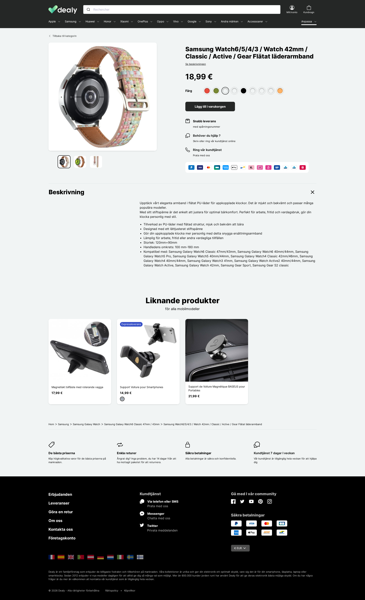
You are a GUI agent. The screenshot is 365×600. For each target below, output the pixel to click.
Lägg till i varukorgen (210, 106)
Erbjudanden (60, 494)
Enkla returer (126, 453)
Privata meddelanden (162, 530)
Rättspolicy (111, 590)
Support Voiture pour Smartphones (141, 387)
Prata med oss (157, 506)
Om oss (55, 520)
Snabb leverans (204, 121)
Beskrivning (66, 192)
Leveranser (58, 503)
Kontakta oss (60, 529)
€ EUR (238, 548)
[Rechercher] (88, 9)
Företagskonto (61, 538)
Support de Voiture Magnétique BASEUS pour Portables (216, 388)
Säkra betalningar (198, 453)
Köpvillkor (129, 590)
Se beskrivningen (195, 64)
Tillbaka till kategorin (64, 35)
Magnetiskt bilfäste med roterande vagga (77, 387)
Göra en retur (60, 512)
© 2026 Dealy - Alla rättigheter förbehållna (73, 590)
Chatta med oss (158, 518)
